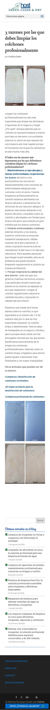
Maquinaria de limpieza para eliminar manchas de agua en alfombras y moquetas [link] (23, 601)
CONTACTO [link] (10, 675)
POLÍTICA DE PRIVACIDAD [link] (16, 661)
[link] (25, 6)
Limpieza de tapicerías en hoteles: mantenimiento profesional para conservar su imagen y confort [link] (26, 568)
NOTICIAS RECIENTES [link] (14, 683)
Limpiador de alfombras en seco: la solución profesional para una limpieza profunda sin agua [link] (25, 552)
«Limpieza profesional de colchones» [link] (25, 396)
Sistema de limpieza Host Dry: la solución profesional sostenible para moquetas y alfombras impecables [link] (25, 585)
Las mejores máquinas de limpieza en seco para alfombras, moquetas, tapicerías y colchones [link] (26, 616)
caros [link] (13, 177)
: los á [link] (24, 174)
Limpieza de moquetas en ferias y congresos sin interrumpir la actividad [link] (26, 537)
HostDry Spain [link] (14, 56)
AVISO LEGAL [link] (11, 668)
